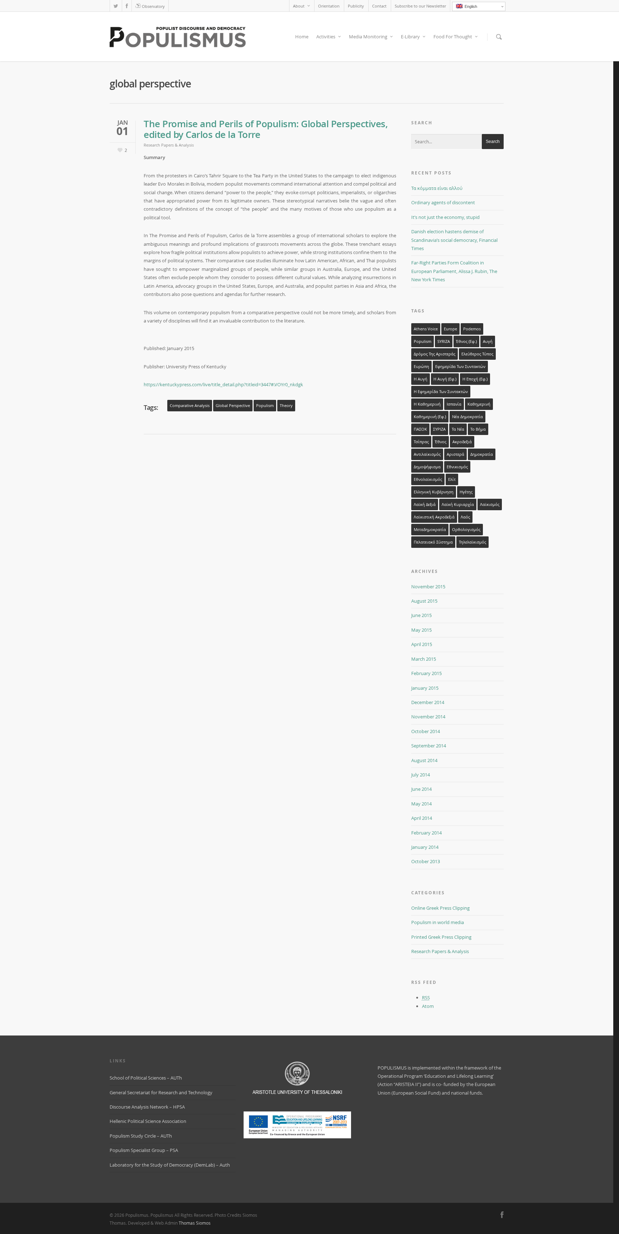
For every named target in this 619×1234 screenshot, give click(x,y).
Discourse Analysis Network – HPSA (147, 1107)
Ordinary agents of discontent (443, 202)
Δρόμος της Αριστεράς (434, 354)
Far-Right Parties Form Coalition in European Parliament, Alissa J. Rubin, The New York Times (454, 271)
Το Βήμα (478, 429)
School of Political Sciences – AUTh (146, 1078)
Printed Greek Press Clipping (441, 937)
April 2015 (421, 644)
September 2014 (428, 745)
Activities (325, 36)
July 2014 (420, 774)
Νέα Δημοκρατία (467, 416)
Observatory (153, 6)
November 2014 (428, 716)
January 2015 (424, 688)
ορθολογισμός (466, 529)
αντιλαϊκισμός (427, 454)
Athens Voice (426, 328)
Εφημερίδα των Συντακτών (460, 366)
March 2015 (423, 659)
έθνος (440, 441)
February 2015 (426, 673)
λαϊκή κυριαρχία (458, 504)
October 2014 (425, 731)
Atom (428, 1006)
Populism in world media (437, 922)
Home (301, 36)
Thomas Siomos (195, 1223)
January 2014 (424, 847)
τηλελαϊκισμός (472, 542)
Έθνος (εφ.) (466, 341)
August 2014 (424, 760)
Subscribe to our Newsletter (420, 6)
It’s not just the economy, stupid (445, 217)
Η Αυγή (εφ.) (444, 379)
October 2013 (425, 861)
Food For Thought (452, 36)
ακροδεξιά (462, 441)
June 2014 (421, 789)
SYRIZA (443, 341)
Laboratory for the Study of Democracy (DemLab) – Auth (170, 1165)
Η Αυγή (420, 379)
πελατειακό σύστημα (433, 542)
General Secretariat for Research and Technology (161, 1092)
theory (286, 405)
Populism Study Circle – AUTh (141, 1136)
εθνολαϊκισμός (428, 479)
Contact (379, 6)
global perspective (233, 405)
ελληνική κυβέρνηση (434, 491)
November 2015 (428, 586)
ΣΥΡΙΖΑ (439, 429)
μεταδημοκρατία (430, 529)
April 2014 (421, 818)
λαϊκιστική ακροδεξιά (434, 517)
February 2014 (426, 832)
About (298, 6)
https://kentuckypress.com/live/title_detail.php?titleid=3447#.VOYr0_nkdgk (223, 384)
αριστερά (455, 454)
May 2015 (421, 630)
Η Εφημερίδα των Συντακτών (441, 391)
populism (265, 405)
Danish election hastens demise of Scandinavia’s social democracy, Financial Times (454, 240)
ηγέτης (466, 491)
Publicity (356, 6)
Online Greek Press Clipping (440, 908)
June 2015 (421, 615)
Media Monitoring (368, 36)
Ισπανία (454, 404)
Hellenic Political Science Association (148, 1121)
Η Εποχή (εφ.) (475, 379)
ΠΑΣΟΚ (420, 429)
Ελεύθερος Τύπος (477, 354)
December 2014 (427, 702)
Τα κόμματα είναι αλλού (436, 188)
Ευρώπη (421, 366)
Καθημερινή (478, 404)
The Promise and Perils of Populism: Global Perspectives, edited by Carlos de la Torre (266, 129)
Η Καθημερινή (427, 404)
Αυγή (488, 341)
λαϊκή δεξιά (425, 504)
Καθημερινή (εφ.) (430, 416)
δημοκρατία (481, 454)
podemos (472, 328)
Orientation (329, 6)
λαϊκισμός (489, 504)
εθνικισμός (457, 466)
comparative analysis (190, 405)
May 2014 (421, 803)
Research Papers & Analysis (169, 145)
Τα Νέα (458, 429)
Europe (450, 328)
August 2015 (424, 601)
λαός (465, 517)
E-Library (410, 36)
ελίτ (452, 479)
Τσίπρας (421, 441)
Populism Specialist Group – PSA (144, 1150)
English (469, 6)
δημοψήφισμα (427, 466)
